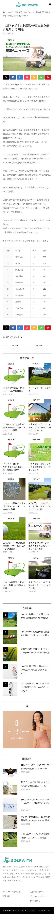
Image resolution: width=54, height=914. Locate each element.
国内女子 (9, 337)
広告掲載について (37, 892)
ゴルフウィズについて (11, 892)
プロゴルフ (18, 337)
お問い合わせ (35, 901)
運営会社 (6, 896)
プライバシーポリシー (38, 896)
